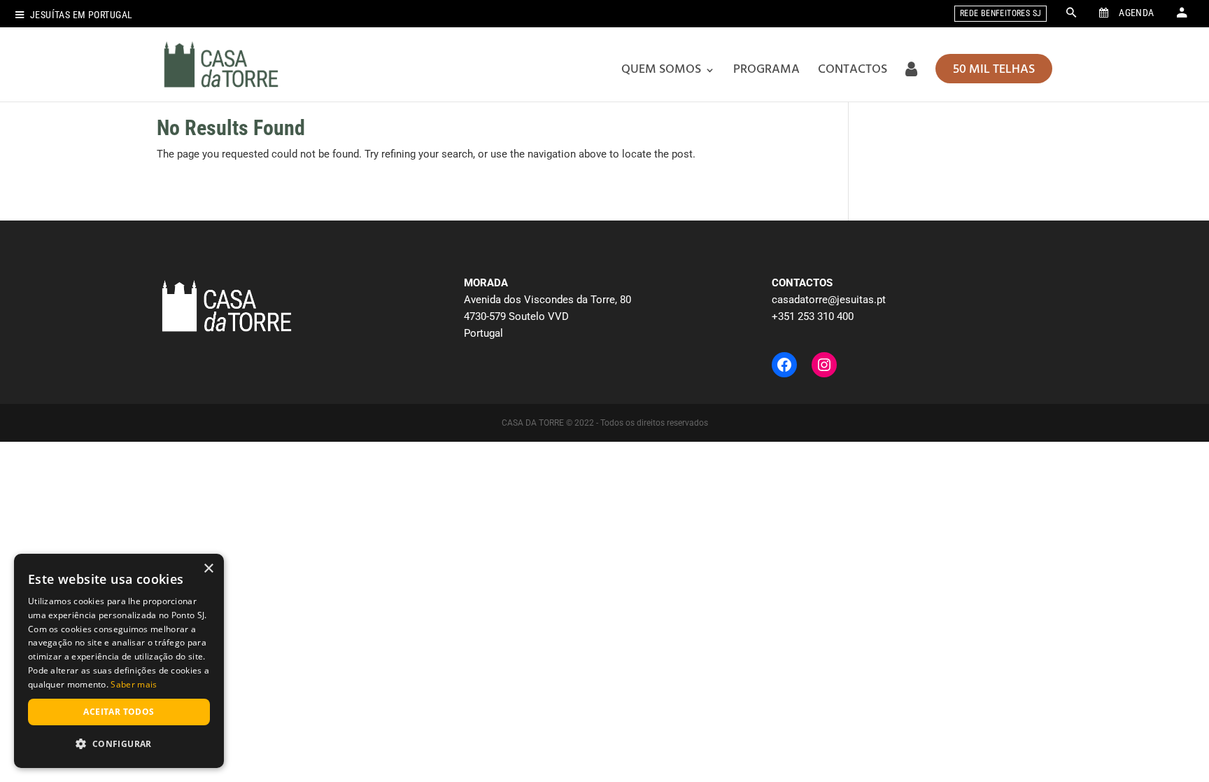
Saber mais (134, 684)
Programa (766, 70)
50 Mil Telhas (994, 70)
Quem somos (661, 70)
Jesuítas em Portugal (81, 15)
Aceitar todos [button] (118, 712)
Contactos (852, 70)
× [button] (208, 569)
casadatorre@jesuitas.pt (829, 299)
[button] (119, 744)
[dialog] (119, 661)
